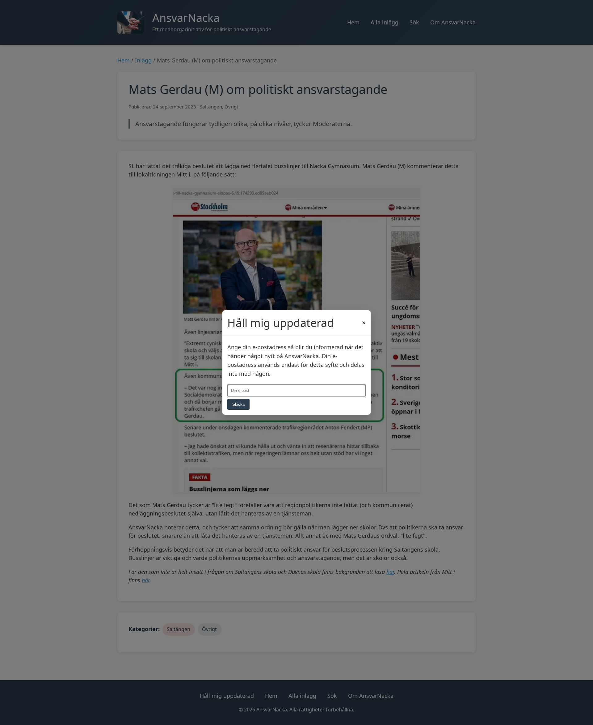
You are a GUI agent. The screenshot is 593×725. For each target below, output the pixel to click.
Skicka (238, 404)
